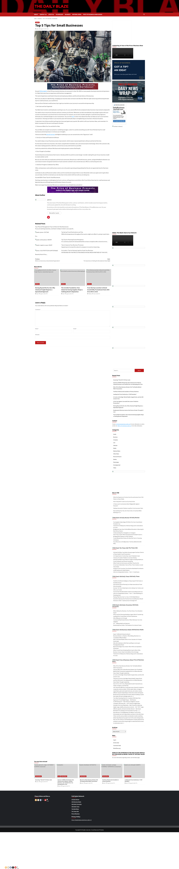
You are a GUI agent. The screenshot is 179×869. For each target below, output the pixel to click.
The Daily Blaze (75, 809)
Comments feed (117, 745)
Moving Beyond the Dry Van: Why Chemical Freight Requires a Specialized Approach (45, 290)
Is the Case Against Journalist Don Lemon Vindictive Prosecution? (125, 402)
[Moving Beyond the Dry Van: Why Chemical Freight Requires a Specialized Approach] (46, 277)
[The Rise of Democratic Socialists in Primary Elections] (112, 771)
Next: (97, 260)
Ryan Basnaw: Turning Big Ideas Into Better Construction (127, 712)
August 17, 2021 (43, 28)
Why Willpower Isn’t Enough (120, 618)
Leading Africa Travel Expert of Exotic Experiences (125, 616)
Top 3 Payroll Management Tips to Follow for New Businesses (52, 227)
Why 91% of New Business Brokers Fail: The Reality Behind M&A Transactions (127, 387)
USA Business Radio (138, 630)
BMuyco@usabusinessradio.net (124, 426)
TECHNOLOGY (59, 14)
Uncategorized (116, 465)
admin (37, 28)
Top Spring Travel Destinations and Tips (72, 232)
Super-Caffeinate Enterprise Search (121, 634)
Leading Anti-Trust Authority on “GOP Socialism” (124, 394)
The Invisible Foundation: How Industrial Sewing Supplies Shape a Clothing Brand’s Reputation (128, 415)
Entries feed (116, 742)
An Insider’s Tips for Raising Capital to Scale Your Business (77, 250)
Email (75, 328)
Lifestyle (115, 445)
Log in (114, 740)
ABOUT (36, 14)
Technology (116, 462)
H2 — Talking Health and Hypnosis (121, 623)
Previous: (47, 260)
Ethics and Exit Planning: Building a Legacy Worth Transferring (128, 614)
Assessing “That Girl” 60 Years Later (121, 380)
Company (115, 439)
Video (114, 467)
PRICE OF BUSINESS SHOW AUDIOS (92, 14)
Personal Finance (117, 456)
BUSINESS (67, 14)
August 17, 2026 (43, 293)
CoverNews (94, 830)
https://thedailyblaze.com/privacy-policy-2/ (82, 820)
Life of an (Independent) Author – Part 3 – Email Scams (126, 572)
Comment (38, 309)
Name (37, 328)
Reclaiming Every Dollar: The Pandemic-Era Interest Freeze (127, 625)
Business (37, 22)
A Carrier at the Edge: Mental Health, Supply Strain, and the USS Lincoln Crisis (128, 397)
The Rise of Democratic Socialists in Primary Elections (126, 391)
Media (114, 448)
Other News (116, 453)
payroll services (50, 134)
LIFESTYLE (51, 14)
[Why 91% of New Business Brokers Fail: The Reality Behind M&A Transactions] (89, 771)
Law (114, 442)
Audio (114, 434)
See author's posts (54, 213)
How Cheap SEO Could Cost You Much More (124, 501)
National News (116, 451)
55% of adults (43, 91)
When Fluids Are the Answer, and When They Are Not (126, 563)
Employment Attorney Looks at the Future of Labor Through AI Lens (128, 411)
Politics (115, 459)
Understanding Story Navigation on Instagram (124, 532)
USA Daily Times (134, 576)
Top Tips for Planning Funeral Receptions (72, 239)
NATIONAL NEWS (76, 14)
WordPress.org (116, 748)
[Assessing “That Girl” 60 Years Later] (44, 771)
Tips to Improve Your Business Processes (72, 245)
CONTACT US (43, 14)
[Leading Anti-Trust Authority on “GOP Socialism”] (134, 771)
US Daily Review (134, 518)
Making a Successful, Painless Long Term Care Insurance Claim (128, 508)
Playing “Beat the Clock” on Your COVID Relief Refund (126, 597)
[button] (144, 14)
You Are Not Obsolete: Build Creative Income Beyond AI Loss (128, 591)
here (73, 116)
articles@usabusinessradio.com (123, 424)
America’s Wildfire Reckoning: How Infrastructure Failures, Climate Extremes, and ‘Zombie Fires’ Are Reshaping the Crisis (128, 383)
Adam (37, 293)
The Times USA (133, 548)
